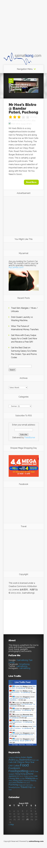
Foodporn (14, 768)
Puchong (13, 784)
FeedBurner (29, 437)
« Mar (11, 824)
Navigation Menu (25, 69)
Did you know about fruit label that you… (22, 734)
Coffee (16, 766)
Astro (12, 759)
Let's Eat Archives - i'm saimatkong (20, 710)
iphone (29, 773)
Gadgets (11, 774)
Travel (24, 787)
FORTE (31, 771)
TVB (33, 787)
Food (24, 765)
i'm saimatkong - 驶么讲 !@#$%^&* (20, 740)
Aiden (23, 757)
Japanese (12, 776)
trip (30, 787)
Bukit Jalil (35, 760)
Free (36, 771)
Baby (17, 760)
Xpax (10, 789)
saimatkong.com (36, 841)
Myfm (20, 781)
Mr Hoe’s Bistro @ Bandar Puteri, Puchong (21, 87)
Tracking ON (29, 744)
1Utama (17, 757)
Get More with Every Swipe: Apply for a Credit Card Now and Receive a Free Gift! (24, 338)
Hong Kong (20, 774)
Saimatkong (16, 121)
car (14, 762)
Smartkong (24, 664)
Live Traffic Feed (22, 682)
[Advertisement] (23, 28)
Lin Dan (22, 779)
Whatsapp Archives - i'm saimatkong (21, 722)
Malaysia (30, 778)
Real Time (22, 744)
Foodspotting (18, 771)
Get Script (15, 744)
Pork (24, 783)
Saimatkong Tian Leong (20, 661)
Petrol (14, 783)
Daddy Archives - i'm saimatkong (20, 692)
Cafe (11, 762)
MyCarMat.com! (16, 267)
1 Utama (11, 757)
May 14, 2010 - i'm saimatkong (22, 687)
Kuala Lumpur (28, 776)
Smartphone (14, 787)
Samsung (29, 785)
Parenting (26, 781)
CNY (11, 766)
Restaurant (22, 785)
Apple (29, 757)
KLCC (22, 776)
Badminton (25, 759)
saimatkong (21, 666)
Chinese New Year (25, 762)
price (28, 783)
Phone (20, 782)
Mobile (15, 781)
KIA (18, 776)
